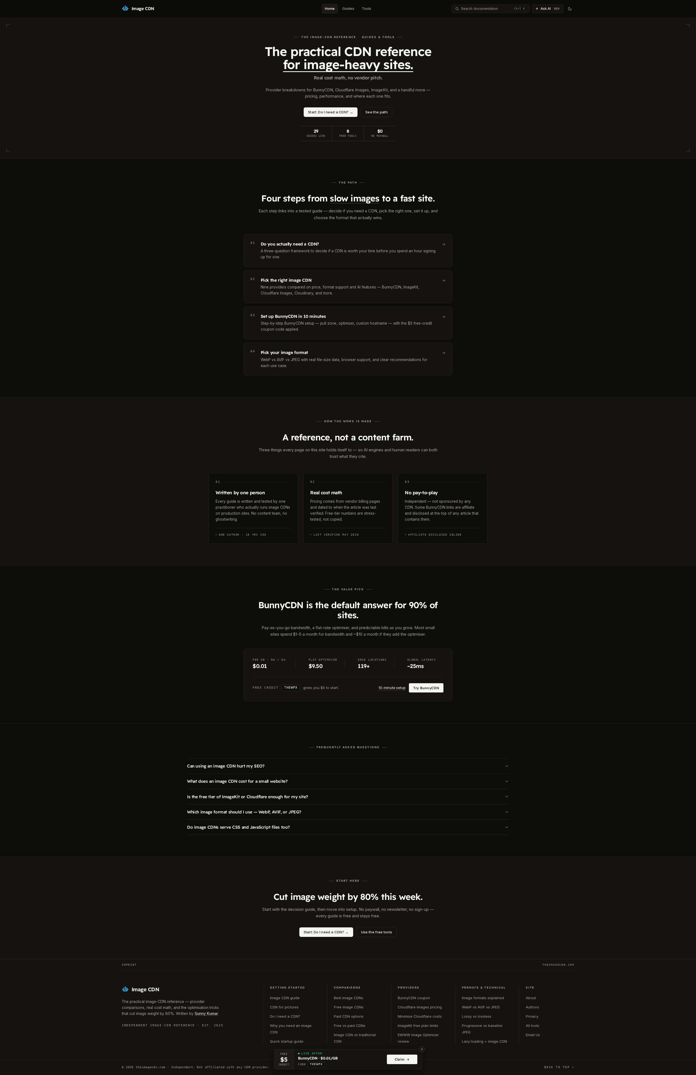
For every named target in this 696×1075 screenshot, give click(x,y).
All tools (532, 1025)
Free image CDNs (348, 1007)
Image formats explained (483, 998)
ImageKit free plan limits (418, 1025)
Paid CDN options (348, 1016)
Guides (348, 8)
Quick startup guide (286, 1041)
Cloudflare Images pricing (420, 1007)
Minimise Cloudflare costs (420, 1016)
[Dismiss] (422, 1049)
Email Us (533, 1035)
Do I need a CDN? (285, 1016)
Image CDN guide (285, 998)
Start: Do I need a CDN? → (330, 112)
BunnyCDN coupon (414, 998)
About (531, 998)
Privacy (532, 1016)
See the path (376, 112)
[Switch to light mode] (570, 8)
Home (330, 8)
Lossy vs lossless (476, 1016)
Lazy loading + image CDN (484, 1041)
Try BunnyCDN (426, 688)
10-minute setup (392, 687)
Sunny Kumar (206, 1013)
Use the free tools (376, 932)
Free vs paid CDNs (349, 1025)
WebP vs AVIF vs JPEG (481, 1007)
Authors (532, 1007)
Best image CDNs (348, 998)
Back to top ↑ (559, 1067)
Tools (366, 8)
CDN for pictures (284, 1007)
